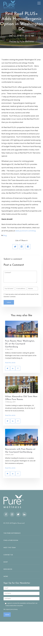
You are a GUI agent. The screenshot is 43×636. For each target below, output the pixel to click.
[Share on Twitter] (15, 246)
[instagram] (12, 514)
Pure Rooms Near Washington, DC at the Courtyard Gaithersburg (20, 344)
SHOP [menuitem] (6, 562)
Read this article (10, 363)
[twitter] (18, 514)
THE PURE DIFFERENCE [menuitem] (12, 533)
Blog (5, 235)
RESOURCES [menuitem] (8, 569)
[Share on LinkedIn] (21, 246)
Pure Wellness (27, 41)
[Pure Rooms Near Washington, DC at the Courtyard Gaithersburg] (21, 329)
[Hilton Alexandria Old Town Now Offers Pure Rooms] (21, 384)
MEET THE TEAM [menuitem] (10, 547)
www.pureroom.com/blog (25, 231)
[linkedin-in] (24, 514)
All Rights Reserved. (17, 523)
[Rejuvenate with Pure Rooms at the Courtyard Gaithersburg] (21, 437)
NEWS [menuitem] (6, 576)
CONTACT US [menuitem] (8, 555)
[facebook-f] (6, 514)
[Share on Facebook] (27, 246)
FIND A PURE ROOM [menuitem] (11, 540)
